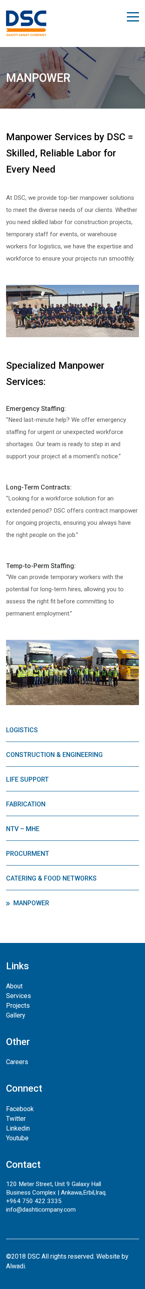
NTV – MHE (22, 829)
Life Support (27, 779)
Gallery (15, 1015)
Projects (18, 1005)
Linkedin (18, 1128)
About (14, 986)
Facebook (20, 1109)
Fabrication (26, 804)
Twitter (16, 1118)
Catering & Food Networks (51, 878)
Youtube (17, 1138)
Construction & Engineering (54, 755)
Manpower (31, 903)
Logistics (22, 730)
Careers (17, 1062)
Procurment (27, 853)
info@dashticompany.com (41, 1209)
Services (18, 996)
